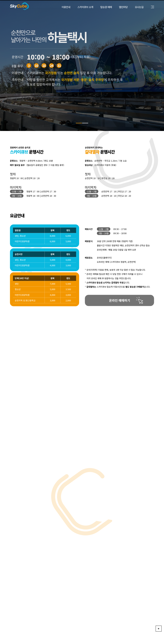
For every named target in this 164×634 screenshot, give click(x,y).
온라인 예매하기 (119, 300)
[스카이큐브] (19, 6)
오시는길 (139, 7)
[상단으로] (159, 629)
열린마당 (123, 7)
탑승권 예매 (106, 7)
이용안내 (66, 7)
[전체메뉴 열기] (152, 7)
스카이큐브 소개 (85, 7)
